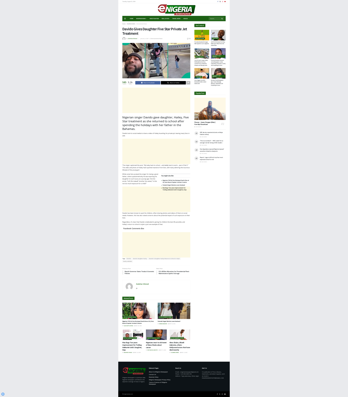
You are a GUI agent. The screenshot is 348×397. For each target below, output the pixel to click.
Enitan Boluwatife (152, 350)
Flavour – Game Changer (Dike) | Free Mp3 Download (205, 123)
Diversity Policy (153, 377)
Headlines (215, 38)
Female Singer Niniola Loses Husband (174, 185)
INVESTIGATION (154, 18)
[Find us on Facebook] (217, 394)
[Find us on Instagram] (222, 1)
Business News (200, 38)
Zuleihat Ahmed (132, 38)
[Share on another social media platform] (188, 82)
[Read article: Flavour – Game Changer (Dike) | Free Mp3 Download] (210, 109)
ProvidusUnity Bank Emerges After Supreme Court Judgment (201, 42)
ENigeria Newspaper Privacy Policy (159, 380)
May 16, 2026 (137, 352)
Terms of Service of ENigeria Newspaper (158, 383)
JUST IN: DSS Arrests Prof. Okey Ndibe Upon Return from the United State (218, 43)
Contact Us (152, 374)
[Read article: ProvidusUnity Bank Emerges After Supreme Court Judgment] (201, 35)
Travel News (176, 18)
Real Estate (165, 18)
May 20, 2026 (172, 323)
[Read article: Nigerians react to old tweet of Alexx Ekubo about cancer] (156, 334)
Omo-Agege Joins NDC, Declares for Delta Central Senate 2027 (200, 81)
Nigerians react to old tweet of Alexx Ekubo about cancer (156, 345)
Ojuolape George (128, 325)
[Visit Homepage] (174, 9)
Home (131, 18)
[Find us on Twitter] (220, 1)
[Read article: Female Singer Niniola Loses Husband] (174, 311)
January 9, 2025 (144, 38)
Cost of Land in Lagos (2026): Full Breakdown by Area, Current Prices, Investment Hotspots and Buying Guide (201, 63)
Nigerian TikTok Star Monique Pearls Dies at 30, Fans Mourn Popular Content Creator (138, 322)
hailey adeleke (127, 261)
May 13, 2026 (163, 350)
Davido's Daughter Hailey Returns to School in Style (164, 258)
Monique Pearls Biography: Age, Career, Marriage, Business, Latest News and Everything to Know (217, 82)
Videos (185, 18)
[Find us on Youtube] (225, 1)
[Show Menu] (125, 18)
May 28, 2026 (138, 325)
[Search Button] (222, 18)
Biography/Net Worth (217, 56)
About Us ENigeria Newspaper (158, 372)
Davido (129, 258)
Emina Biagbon (163, 323)
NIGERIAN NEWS (141, 18)
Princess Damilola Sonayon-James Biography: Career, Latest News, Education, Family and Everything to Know (218, 63)
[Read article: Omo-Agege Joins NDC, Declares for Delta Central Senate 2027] (201, 73)
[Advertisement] (156, 100)
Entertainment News (141, 24)
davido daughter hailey (140, 258)
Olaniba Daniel (175, 352)
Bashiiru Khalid (128, 352)
